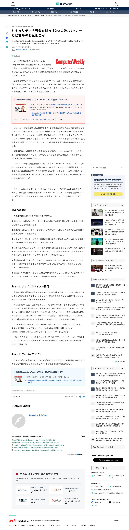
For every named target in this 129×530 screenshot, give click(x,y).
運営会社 (74, 525)
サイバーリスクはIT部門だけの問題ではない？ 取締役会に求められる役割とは (38, 445)
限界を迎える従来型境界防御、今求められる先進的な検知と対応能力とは (36, 443)
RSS (67, 525)
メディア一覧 (12, 525)
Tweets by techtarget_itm (102, 455)
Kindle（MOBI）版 (44, 120)
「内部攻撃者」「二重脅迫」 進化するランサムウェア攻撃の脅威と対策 (35, 448)
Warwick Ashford (38, 415)
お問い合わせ (42, 525)
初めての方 (50, 9)
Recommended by (72, 454)
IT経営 (92, 12)
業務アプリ (53, 12)
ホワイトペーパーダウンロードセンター (107, 9)
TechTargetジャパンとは (22, 9)
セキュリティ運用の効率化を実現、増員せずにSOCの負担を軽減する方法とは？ (38, 450)
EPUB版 (31, 120)
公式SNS (22, 525)
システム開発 (74, 12)
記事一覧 (78, 9)
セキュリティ (36, 12)
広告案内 (31, 525)
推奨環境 (92, 525)
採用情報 (83, 525)
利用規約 (116, 520)
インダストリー (110, 12)
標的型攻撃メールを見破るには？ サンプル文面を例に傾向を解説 (34, 440)
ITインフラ (15, 12)
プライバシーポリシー (56, 525)
